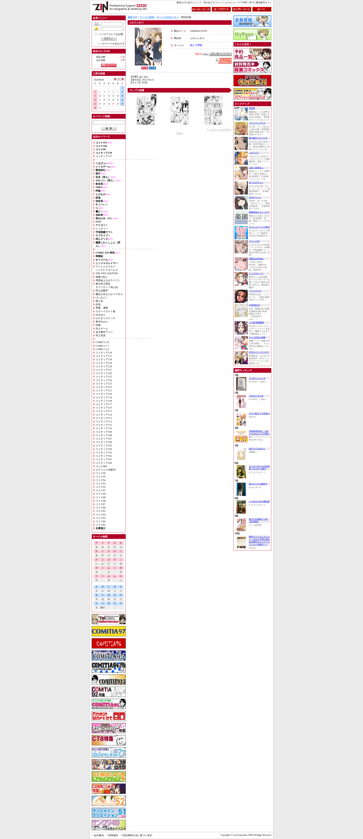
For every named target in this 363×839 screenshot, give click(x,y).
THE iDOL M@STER (107, 273)
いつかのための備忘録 (259, 501)
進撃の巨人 (102, 277)
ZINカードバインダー (259, 352)
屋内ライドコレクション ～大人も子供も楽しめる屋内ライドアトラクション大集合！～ (259, 541)
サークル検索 (147, 17)
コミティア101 (104, 459)
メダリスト (254, 153)
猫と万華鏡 (196, 45)
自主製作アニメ (104, 332)
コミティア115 (104, 411)
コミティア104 (104, 449)
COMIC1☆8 (102, 342)
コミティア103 (104, 452)
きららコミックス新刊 (259, 227)
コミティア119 (104, 397)
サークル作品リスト (168, 17)
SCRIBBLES (254, 305)
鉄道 (98, 304)
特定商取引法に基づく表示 (137, 835)
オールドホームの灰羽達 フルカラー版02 (259, 467)
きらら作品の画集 (257, 337)
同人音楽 (100, 335)
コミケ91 (101, 490)
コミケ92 (101, 487)
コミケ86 (101, 507)
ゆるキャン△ (255, 197)
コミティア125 (104, 376)
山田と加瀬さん (256, 168)
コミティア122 (104, 387)
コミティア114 (104, 414)
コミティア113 (104, 418)
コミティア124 (104, 380)
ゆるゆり (100, 314)
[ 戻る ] (179, 133)
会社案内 (99, 835)
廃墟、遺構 (102, 307)
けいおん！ (102, 297)
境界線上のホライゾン (108, 280)
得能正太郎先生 (256, 259)
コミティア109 (104, 431)
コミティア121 (104, 390)
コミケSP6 (101, 466)
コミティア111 (104, 424)
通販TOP (132, 17)
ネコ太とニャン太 (257, 378)
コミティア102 (104, 456)
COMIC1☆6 (102, 349)
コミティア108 (104, 435)
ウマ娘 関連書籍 (256, 322)
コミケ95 (101, 476)
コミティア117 (104, 404)
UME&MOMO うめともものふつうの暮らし (259, 433)
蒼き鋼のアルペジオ (258, 138)
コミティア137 (104, 156)
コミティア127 (104, 369)
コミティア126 (104, 373)
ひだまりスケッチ (105, 318)
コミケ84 (101, 514)
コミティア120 (104, 393)
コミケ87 (101, 504)
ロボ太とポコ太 (256, 396)
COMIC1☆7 (102, 345)
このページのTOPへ (221, 129)
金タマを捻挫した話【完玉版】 (258, 520)
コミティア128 (104, 366)
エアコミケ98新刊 (106, 469)
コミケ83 (101, 518)
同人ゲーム (102, 328)
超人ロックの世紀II (258, 484)
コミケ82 (101, 521)
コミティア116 (104, 407)
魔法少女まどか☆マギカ (109, 294)
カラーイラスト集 (105, 311)
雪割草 (252, 108)
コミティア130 (104, 359)
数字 (103, 608)
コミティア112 (104, 421)
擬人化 (99, 301)
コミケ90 (101, 493)
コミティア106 (104, 442)
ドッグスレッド (256, 273)
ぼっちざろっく (256, 182)
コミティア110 (104, 428)
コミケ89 (101, 497)
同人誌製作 (102, 290)
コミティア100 (104, 463)
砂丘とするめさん (257, 449)
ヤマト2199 (254, 241)
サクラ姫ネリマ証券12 (259, 413)
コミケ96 (101, 473)
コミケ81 (101, 524)
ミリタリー (102, 228)
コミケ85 (101, 511)
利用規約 (113, 835)
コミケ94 (101, 480)
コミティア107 (104, 438)
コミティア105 (104, 445)
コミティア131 (104, 356)
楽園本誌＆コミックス (259, 212)
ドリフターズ (255, 291)
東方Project (102, 321)
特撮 (98, 325)
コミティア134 (104, 352)
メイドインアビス (257, 123)
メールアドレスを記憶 (111, 34)
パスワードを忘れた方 (112, 43)
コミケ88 (101, 500)
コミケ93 (101, 483)
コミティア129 (104, 363)
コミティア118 (104, 400)
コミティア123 (104, 383)
